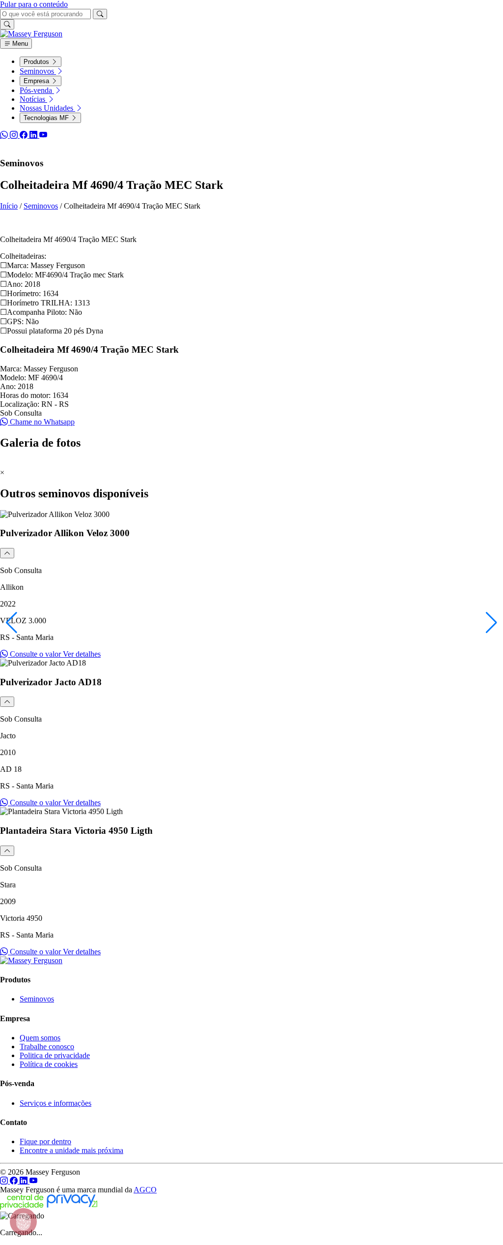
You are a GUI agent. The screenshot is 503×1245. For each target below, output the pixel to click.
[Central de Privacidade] (48, 1207)
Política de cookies (49, 1064)
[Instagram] (15, 135)
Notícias (33, 99)
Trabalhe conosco (47, 1046)
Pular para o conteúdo (34, 4)
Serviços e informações (55, 1103)
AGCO (145, 1189)
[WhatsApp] (5, 135)
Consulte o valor (35, 654)
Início (9, 206)
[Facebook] (24, 135)
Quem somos (40, 1037)
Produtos (37, 61)
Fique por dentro (45, 1141)
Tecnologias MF (47, 117)
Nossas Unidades (47, 108)
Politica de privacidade (55, 1055)
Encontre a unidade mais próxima (71, 1150)
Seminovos (38, 71)
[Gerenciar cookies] (23, 1221)
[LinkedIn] (34, 135)
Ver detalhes (82, 654)
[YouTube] (43, 135)
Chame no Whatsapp (41, 422)
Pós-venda (37, 90)
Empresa (37, 81)
